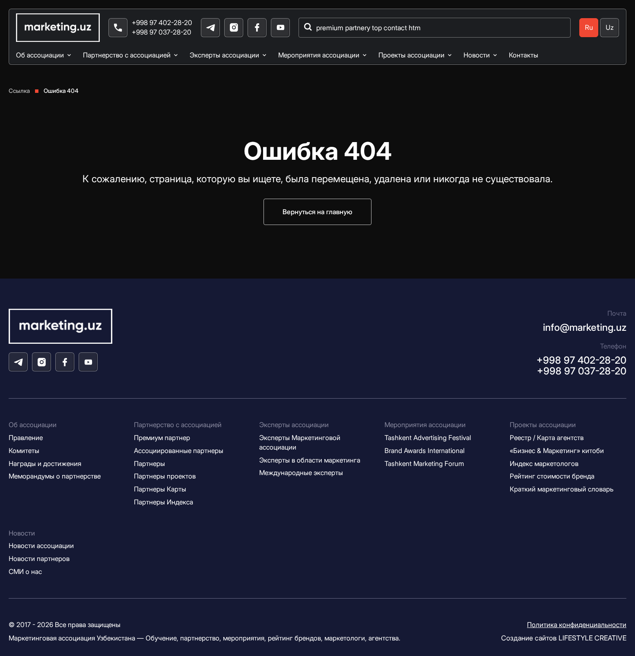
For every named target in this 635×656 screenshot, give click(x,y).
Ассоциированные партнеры (178, 451)
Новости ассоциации (41, 546)
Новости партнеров (39, 559)
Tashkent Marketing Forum (424, 464)
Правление (26, 438)
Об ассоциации (40, 55)
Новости (477, 55)
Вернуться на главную (317, 212)
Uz (610, 27)
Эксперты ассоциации (224, 55)
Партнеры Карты (160, 489)
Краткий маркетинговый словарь (561, 489)
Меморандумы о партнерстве (55, 476)
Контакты (523, 55)
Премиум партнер (162, 438)
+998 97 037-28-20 (161, 32)
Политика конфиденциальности (576, 625)
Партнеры (149, 464)
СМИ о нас (25, 571)
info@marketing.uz (584, 327)
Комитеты (24, 451)
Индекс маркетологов (544, 464)
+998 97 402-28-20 (162, 23)
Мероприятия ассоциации (318, 55)
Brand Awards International (424, 451)
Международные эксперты (301, 473)
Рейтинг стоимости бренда (552, 476)
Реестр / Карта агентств (547, 438)
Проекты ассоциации (411, 55)
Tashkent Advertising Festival (427, 438)
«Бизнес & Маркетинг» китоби (557, 451)
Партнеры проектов (165, 476)
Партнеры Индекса (163, 502)
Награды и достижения (45, 464)
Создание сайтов (563, 638)
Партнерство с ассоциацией (127, 55)
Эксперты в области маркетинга (309, 460)
